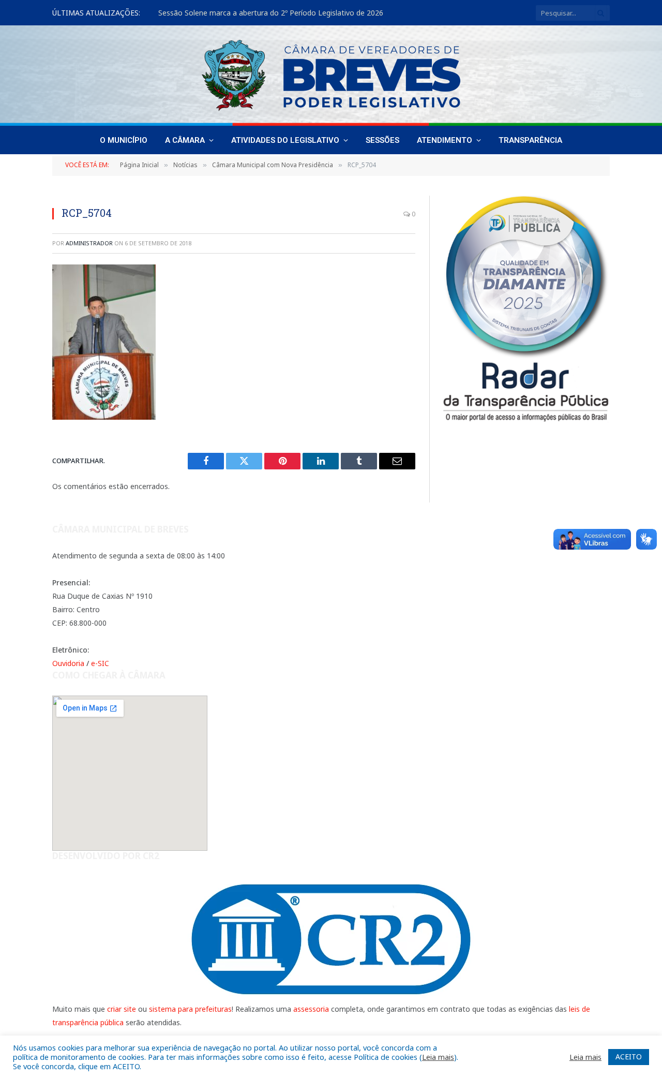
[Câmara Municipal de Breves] (331, 75)
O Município (123, 140)
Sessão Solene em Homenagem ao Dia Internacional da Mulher (265, 13)
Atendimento (444, 140)
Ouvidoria (68, 663)
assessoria (311, 1009)
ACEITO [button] (628, 1056)
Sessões (382, 140)
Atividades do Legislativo (285, 140)
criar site (121, 1009)
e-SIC (100, 663)
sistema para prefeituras (190, 1009)
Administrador (89, 243)
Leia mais (438, 1056)
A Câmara (185, 140)
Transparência (530, 140)
